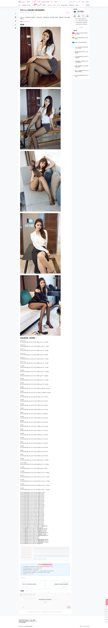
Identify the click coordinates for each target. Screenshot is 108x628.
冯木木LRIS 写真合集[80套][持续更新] (29, 584)
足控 (54, 5)
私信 (88, 9)
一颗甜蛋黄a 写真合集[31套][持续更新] (61, 584)
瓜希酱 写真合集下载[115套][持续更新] (80, 22)
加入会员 (33, 1)
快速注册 (87, 1)
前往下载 (68, 12)
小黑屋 (55, 1)
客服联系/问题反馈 (45, 1)
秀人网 (22, 12)
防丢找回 (28, 1)
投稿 (88, 5)
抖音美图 (43, 5)
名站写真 (39, 5)
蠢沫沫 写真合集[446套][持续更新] (80, 18)
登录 (83, 1)
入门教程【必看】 (31, 573)
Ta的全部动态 (81, 27)
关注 (86, 9)
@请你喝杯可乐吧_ (26, 21)
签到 (52, 1)
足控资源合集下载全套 (28, 626)
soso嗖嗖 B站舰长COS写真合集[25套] (80, 24)
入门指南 (38, 1)
